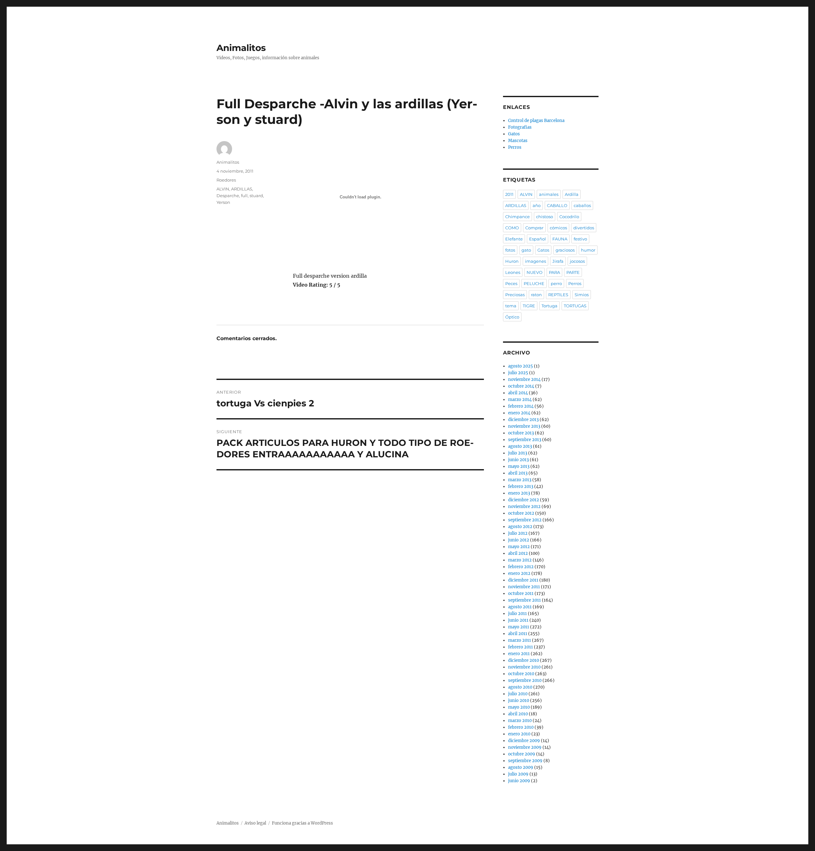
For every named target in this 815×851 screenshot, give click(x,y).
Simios (582, 294)
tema (510, 305)
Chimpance (517, 216)
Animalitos (241, 47)
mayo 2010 (519, 707)
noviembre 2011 (524, 587)
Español (537, 238)
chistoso (544, 216)
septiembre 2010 (525, 680)
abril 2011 (517, 633)
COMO (512, 227)
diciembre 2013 (523, 419)
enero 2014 (519, 413)
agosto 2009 (520, 767)
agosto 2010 (520, 687)
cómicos (558, 227)
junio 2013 (518, 459)
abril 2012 (518, 553)
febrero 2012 (521, 566)
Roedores (226, 179)
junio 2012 (518, 540)
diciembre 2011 (523, 580)
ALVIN (222, 188)
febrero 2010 (521, 727)
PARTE (573, 272)
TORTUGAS (575, 305)
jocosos (577, 261)
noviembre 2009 (525, 747)
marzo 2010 (520, 720)
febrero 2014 (521, 406)
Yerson (223, 202)
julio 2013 (517, 453)
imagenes (535, 261)
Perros (514, 147)
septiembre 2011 (524, 600)
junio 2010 (518, 700)
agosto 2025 (520, 366)
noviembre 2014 (524, 379)
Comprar (534, 227)
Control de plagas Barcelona (536, 120)
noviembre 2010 (524, 667)
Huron (512, 261)
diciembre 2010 (523, 660)
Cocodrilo (569, 216)
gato (526, 250)
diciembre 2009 (524, 740)
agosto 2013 (520, 446)
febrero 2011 (520, 647)
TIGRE (529, 305)
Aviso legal (255, 823)
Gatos (514, 134)
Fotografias (520, 127)
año (537, 205)
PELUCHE (534, 283)
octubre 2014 (521, 386)
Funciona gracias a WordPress (302, 823)
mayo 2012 (519, 546)
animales (548, 194)
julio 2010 (518, 694)
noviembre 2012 (524, 506)
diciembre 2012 (523, 500)
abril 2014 (518, 393)
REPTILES (558, 294)
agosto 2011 (520, 607)
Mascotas (518, 140)
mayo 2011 (518, 627)
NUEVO (534, 272)
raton (536, 294)
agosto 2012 (520, 526)
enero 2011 (519, 653)
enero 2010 (519, 734)
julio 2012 (518, 533)
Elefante (514, 238)
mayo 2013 (518, 466)
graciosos (565, 250)
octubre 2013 (521, 433)
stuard (256, 195)
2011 (509, 194)
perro (556, 283)
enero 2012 (519, 573)
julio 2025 (518, 372)
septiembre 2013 (524, 439)
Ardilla (571, 194)
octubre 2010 (521, 673)
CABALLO (557, 205)
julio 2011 (517, 613)
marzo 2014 (520, 399)
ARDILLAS (241, 188)
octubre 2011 (521, 593)
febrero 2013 (520, 486)
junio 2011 (518, 620)
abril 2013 (518, 473)
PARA (554, 272)
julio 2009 (518, 774)
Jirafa (557, 261)
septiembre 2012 (525, 520)
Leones (512, 272)
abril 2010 (518, 714)
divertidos (583, 227)
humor (588, 250)
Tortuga (549, 305)
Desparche (227, 195)
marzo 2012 (520, 560)
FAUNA (559, 238)
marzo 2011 (519, 640)
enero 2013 (519, 493)
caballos (582, 205)
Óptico (512, 316)
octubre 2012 (521, 513)
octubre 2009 (521, 754)
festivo (580, 238)
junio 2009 (519, 780)
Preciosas (515, 294)
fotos (510, 250)
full (244, 195)
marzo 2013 (519, 480)
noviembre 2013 (524, 426)
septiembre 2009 (525, 760)
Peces (511, 283)
